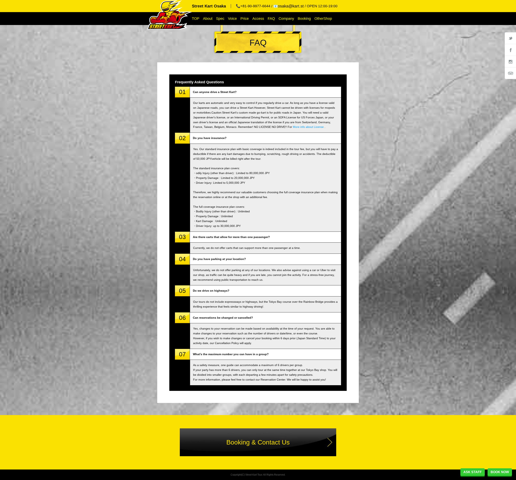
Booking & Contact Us (258, 442)
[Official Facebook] (510, 50)
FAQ (271, 19)
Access (258, 19)
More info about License (308, 126)
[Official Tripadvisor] (510, 73)
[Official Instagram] (510, 61)
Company (286, 19)
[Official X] (510, 38)
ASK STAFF (472, 472)
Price (244, 19)
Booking (304, 19)
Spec (220, 19)
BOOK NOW (500, 472)
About (207, 19)
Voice (232, 19)
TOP (195, 19)
